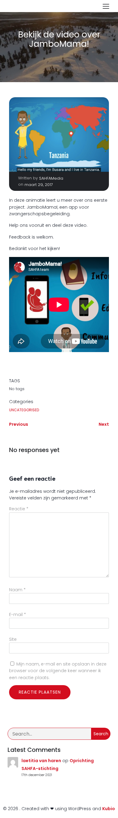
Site (13, 639)
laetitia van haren (41, 761)
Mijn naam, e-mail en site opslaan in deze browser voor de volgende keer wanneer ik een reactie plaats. (58, 671)
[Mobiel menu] (105, 6)
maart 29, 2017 (39, 185)
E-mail (17, 614)
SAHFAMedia (51, 178)
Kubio (108, 809)
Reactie (18, 509)
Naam (17, 590)
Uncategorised (24, 409)
